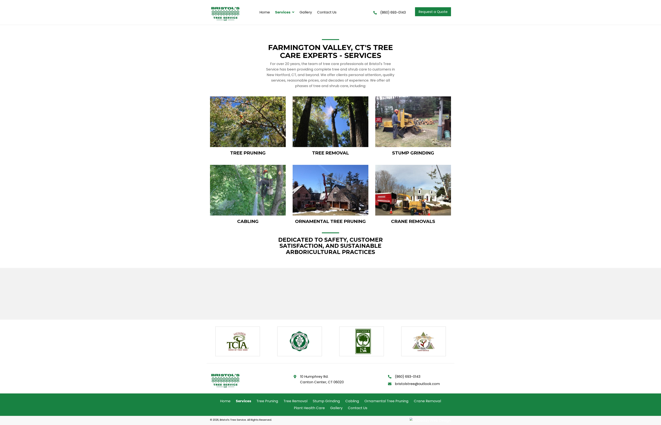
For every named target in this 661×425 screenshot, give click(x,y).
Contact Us (357, 408)
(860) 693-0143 (393, 12)
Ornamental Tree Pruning (386, 401)
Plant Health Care (309, 408)
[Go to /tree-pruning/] (248, 126)
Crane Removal (427, 401)
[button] (433, 11)
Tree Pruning (267, 401)
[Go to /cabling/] (248, 195)
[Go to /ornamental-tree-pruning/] (330, 195)
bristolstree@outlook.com (417, 383)
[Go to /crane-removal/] (413, 195)
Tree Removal (295, 401)
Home (225, 401)
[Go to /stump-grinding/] (413, 126)
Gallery (336, 408)
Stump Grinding (326, 401)
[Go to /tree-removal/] (330, 126)
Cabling (352, 401)
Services (243, 401)
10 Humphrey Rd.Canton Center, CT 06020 (322, 379)
